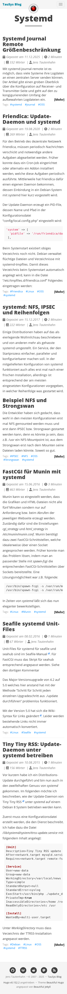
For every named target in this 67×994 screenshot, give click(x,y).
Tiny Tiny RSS (12, 802)
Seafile (27, 732)
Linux (30, 291)
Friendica (17, 291)
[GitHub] (13, 970)
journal (31, 104)
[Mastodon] (44, 970)
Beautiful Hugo (55, 982)
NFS (25, 456)
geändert (32, 716)
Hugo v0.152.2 (11, 982)
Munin (27, 611)
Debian (16, 944)
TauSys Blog (12, 4)
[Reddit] (34, 970)
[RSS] (54, 970)
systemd (17, 104)
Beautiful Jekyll (42, 986)
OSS (42, 104)
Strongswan (12, 459)
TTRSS (23, 948)
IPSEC (15, 456)
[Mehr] (59, 99)
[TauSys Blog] (33, 8)
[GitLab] (23, 970)
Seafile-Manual (36, 654)
